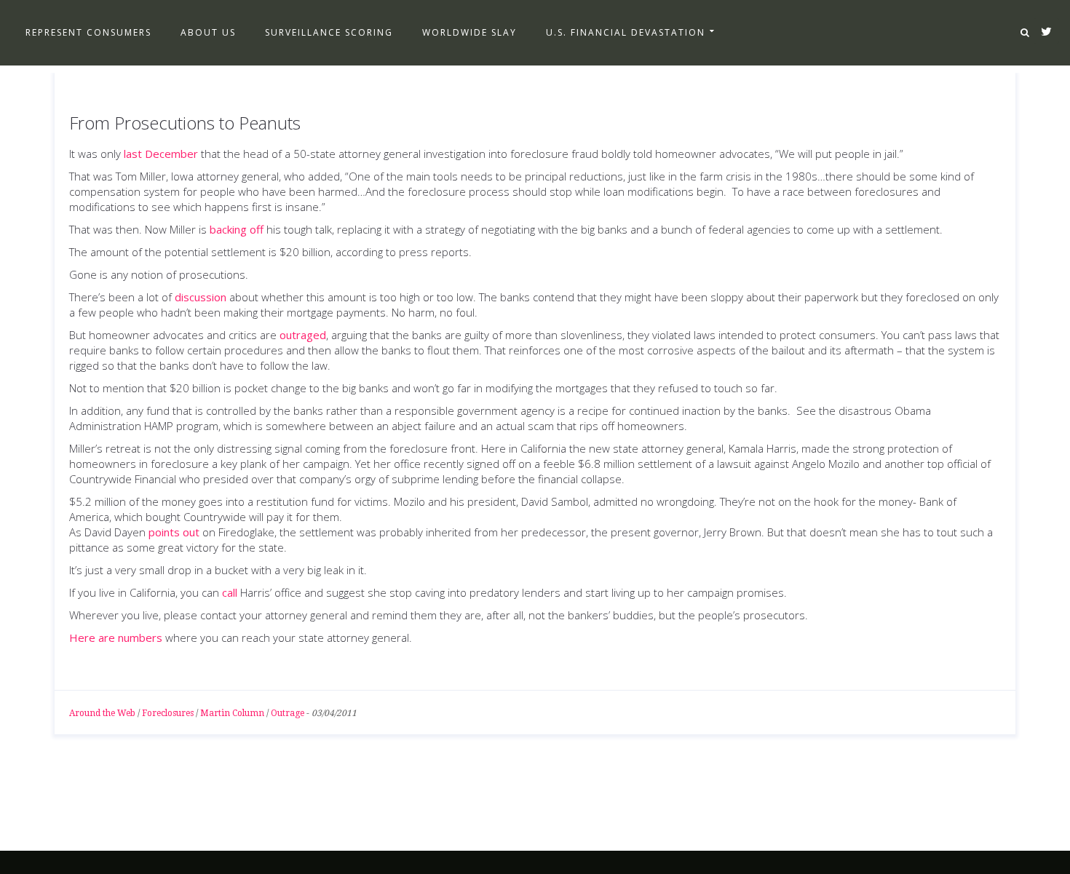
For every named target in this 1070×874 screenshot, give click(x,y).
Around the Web (102, 713)
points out (173, 532)
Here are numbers (115, 637)
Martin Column (232, 713)
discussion (200, 297)
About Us (208, 32)
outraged (303, 334)
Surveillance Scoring (329, 32)
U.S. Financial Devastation (625, 32)
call (229, 592)
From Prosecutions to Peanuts (185, 123)
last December (161, 153)
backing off (236, 229)
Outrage (287, 713)
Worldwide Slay (469, 32)
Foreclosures (168, 713)
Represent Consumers (88, 32)
